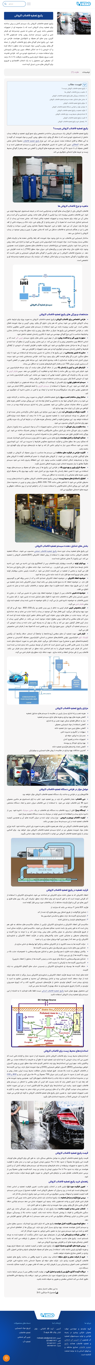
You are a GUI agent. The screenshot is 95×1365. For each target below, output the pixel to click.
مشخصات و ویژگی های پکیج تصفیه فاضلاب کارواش (68, 96)
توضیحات (86, 72)
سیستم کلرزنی (43, 386)
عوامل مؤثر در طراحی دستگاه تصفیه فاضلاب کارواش (68, 107)
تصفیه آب (26, 1341)
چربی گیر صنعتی (24, 1337)
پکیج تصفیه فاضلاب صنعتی (45, 551)
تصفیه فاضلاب (24, 1332)
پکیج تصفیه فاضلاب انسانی (53, 991)
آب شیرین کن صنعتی (73, 1340)
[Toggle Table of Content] (84, 84)
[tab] (85, 72)
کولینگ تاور (83, 637)
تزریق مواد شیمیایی (22, 1328)
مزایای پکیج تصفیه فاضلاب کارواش (74, 103)
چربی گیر (19, 338)
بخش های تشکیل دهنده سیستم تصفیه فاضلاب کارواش (67, 99)
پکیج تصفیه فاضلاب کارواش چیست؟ (73, 88)
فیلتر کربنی (13, 371)
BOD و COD (12, 1074)
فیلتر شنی (79, 604)
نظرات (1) (75, 72)
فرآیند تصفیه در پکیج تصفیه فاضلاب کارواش (71, 110)
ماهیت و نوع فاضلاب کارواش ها (75, 92)
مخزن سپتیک (27, 810)
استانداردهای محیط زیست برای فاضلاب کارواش (70, 114)
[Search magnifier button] (5, 4)
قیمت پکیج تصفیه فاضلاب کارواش (74, 118)
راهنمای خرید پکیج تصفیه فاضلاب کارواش (71, 121)
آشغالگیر (75, 144)
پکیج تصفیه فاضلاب (31, 141)
